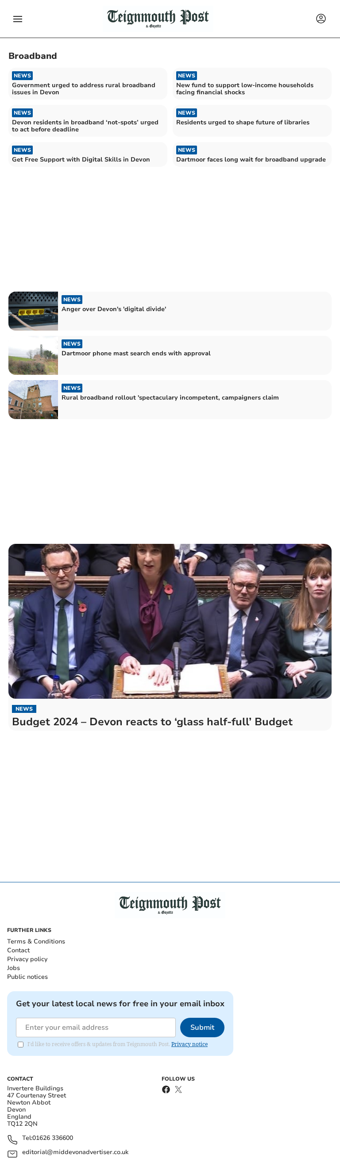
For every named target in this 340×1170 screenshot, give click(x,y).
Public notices (27, 977)
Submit (202, 1027)
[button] (17, 19)
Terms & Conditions (36, 941)
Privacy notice (189, 1044)
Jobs (13, 968)
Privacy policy (27, 959)
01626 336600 (52, 1138)
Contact (18, 950)
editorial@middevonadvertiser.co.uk (75, 1152)
